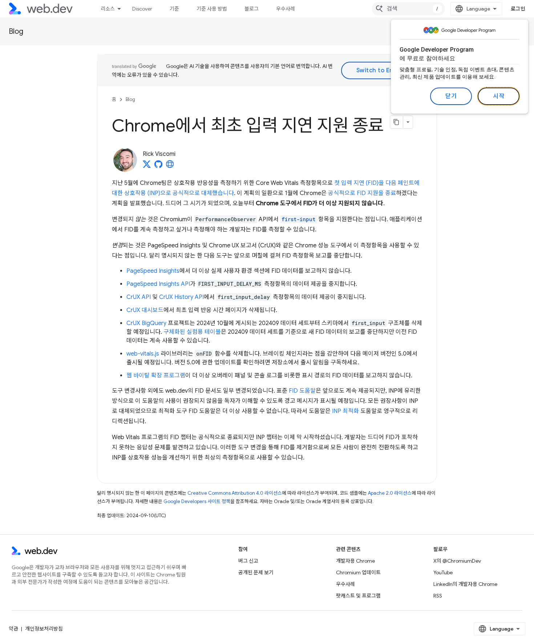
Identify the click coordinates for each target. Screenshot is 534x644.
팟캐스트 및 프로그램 (358, 595)
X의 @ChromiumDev (457, 561)
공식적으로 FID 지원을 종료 (362, 193)
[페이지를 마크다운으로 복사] (396, 122)
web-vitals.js (142, 353)
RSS (437, 595)
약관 (13, 629)
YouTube (443, 572)
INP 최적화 (345, 411)
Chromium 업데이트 (358, 572)
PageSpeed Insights (152, 271)
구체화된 (174, 332)
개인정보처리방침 (44, 629)
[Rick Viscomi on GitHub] (158, 166)
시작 (498, 96)
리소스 (108, 8)
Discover (142, 8)
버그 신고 (248, 561)
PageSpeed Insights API (158, 284)
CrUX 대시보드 (144, 310)
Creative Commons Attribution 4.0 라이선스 (234, 493)
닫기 (451, 96)
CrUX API (138, 297)
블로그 (251, 8)
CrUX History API (181, 297)
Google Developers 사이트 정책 (196, 501)
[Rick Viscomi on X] (147, 166)
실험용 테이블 (204, 332)
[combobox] (408, 8)
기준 (174, 8)
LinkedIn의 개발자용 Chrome (465, 584)
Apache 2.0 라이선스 (390, 493)
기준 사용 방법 (212, 8)
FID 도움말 (302, 390)
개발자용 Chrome (355, 561)
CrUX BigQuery (146, 323)
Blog (16, 31)
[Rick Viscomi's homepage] (170, 166)
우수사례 (285, 8)
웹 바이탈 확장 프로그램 (155, 375)
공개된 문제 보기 (256, 572)
